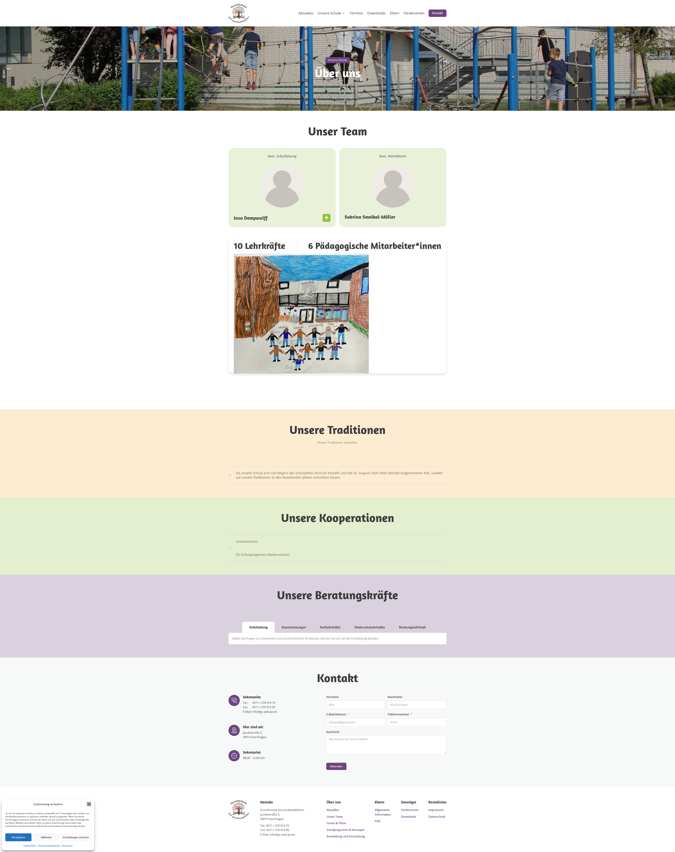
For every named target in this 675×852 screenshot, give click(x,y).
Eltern (394, 13)
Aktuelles (305, 13)
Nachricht (332, 732)
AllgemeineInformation (383, 812)
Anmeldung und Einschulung (346, 836)
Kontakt (437, 13)
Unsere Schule (329, 13)
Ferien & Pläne (336, 823)
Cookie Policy (29, 845)
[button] (89, 804)
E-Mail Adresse (336, 714)
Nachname (395, 697)
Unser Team (335, 817)
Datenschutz (436, 817)
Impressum (67, 845)
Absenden (336, 766)
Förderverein (414, 13)
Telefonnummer (398, 714)
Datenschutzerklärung (49, 845)
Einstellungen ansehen (76, 837)
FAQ (378, 821)
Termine (356, 13)
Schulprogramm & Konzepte (345, 830)
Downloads (376, 13)
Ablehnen (46, 837)
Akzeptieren (18, 837)
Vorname (332, 697)
